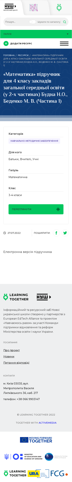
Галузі (7, 34)
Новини (8, 356)
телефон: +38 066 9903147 (21, 399)
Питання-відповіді (16, 362)
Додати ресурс (21, 43)
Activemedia (47, 422)
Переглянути (21, 209)
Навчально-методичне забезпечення (34, 141)
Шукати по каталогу (49, 21)
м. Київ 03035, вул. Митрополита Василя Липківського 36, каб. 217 (20, 388)
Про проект (11, 350)
